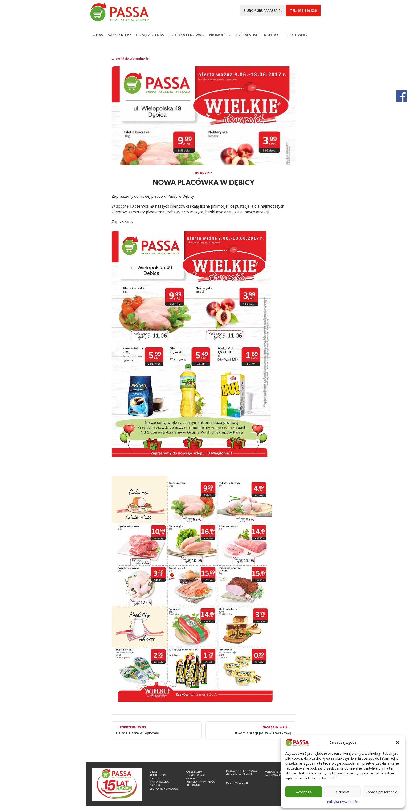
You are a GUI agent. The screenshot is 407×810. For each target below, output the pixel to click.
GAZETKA (155, 785)
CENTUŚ (154, 778)
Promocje (218, 35)
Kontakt (272, 35)
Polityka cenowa (185, 35)
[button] (397, 742)
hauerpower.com (276, 775)
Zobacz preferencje (381, 792)
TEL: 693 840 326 (303, 10)
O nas (98, 35)
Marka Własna (159, 781)
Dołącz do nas (150, 35)
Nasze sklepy (119, 35)
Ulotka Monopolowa (164, 788)
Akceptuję (304, 792)
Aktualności (247, 35)
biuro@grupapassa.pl (263, 10)
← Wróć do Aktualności (131, 58)
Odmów (342, 792)
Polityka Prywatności (342, 801)
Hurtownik (296, 35)
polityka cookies (237, 782)
